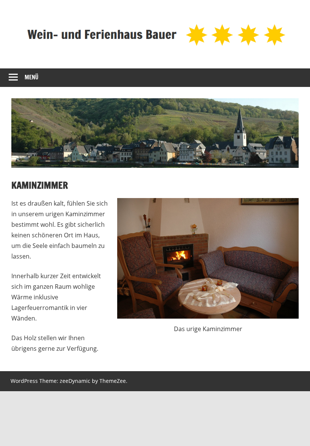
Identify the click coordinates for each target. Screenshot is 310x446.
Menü (32, 77)
